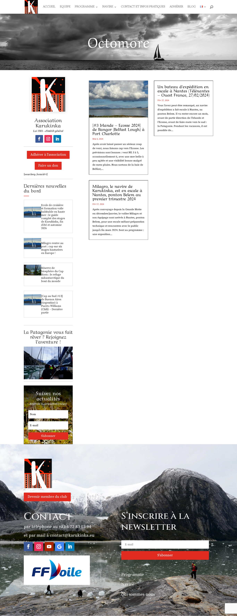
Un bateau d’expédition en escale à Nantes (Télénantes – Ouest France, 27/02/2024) (183, 90)
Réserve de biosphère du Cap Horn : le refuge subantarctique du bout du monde (52, 274)
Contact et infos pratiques (143, 7)
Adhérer (176, 7)
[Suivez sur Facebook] (39, 139)
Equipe (65, 7)
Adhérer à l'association (48, 155)
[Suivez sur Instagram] (48, 139)
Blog (192, 7)
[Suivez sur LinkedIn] (57, 139)
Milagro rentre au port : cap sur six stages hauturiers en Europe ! (52, 248)
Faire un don (48, 166)
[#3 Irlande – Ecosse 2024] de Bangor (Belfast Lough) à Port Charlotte (118, 129)
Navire (107, 7)
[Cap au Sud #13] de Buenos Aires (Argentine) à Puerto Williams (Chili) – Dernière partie (52, 304)
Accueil (49, 7)
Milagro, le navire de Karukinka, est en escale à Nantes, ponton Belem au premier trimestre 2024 (117, 192)
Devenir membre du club (47, 497)
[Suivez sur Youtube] (49, 546)
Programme (85, 7)
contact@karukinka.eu (72, 535)
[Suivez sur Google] (59, 546)
